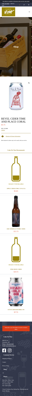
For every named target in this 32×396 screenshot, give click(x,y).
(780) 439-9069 (5, 3)
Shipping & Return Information (13, 136)
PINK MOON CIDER (16, 269)
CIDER (3, 130)
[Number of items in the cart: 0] (28, 4)
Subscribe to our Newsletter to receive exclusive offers (16, 328)
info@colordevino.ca (11, 346)
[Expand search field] (24, 5)
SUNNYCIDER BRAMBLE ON (16, 309)
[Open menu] (29, 12)
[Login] (19, 4)
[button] (29, 83)
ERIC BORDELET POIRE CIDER (16, 229)
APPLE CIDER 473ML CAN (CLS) (16, 188)
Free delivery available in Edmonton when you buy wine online (16, 1)
